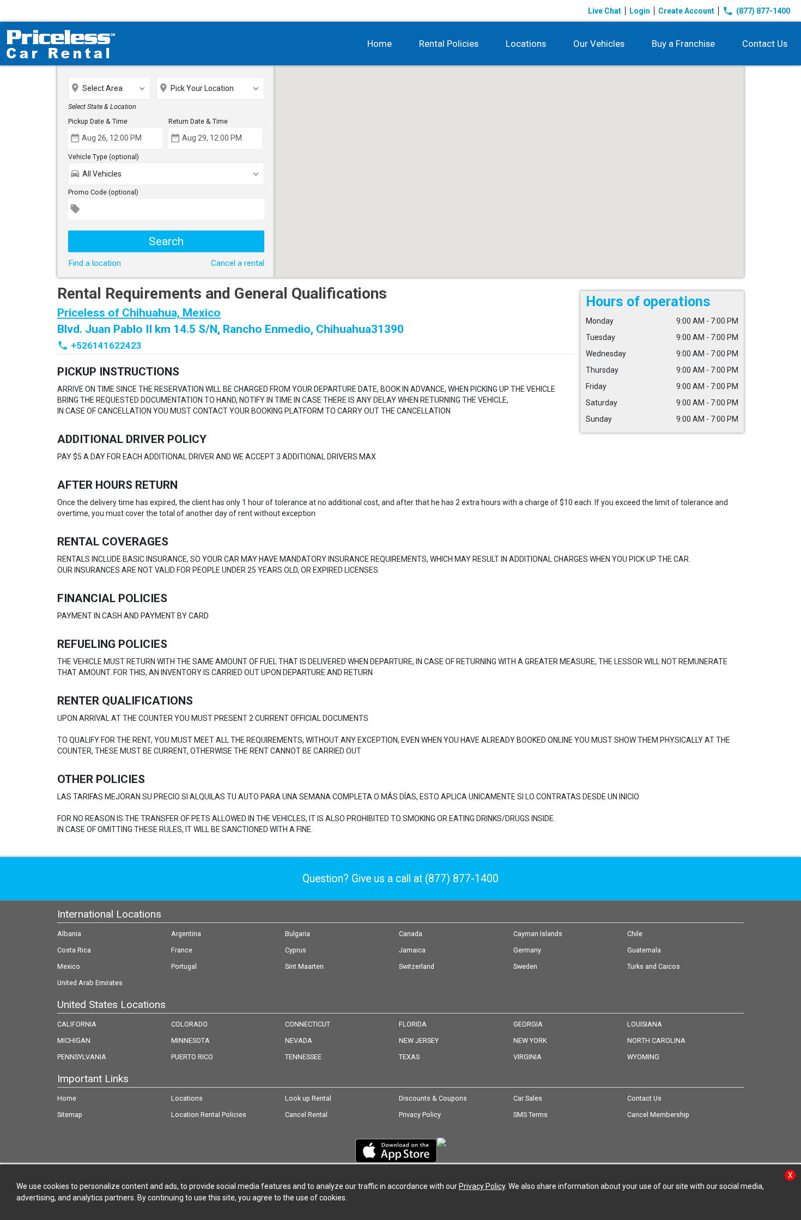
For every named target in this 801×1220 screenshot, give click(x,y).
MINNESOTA (190, 1040)
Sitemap (69, 1114)
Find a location (94, 263)
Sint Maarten (304, 966)
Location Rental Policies (208, 1114)
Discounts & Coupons (433, 1098)
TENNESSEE (303, 1057)
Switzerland (416, 966)
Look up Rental (308, 1098)
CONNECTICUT (307, 1024)
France (181, 950)
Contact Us (764, 43)
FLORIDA (413, 1024)
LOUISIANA (644, 1024)
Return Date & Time (198, 121)
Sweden (525, 966)
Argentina (186, 934)
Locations (526, 43)
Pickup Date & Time (98, 121)
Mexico (68, 966)
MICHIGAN (73, 1040)
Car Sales (527, 1098)
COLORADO (189, 1024)
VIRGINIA (527, 1057)
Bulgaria (297, 934)
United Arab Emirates (90, 983)
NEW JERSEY (419, 1040)
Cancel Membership (658, 1114)
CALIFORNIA (76, 1024)
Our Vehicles (598, 43)
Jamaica (412, 950)
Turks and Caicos (653, 966)
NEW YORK (530, 1040)
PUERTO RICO (192, 1057)
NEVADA (298, 1040)
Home (379, 43)
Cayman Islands (537, 934)
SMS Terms (530, 1114)
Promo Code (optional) (103, 192)
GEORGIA (528, 1024)
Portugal (184, 966)
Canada (410, 934)
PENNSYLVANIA (81, 1057)
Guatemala (644, 950)
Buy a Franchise (683, 43)
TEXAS (409, 1057)
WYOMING (643, 1057)
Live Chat (604, 11)
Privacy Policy (420, 1114)
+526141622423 (106, 345)
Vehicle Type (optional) (103, 157)
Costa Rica (74, 950)
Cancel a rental (237, 263)
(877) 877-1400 (756, 10)
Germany (527, 950)
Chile (634, 934)
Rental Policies (448, 43)
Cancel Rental (306, 1114)
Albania (69, 934)
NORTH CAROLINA (656, 1040)
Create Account (686, 11)
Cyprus (295, 950)
